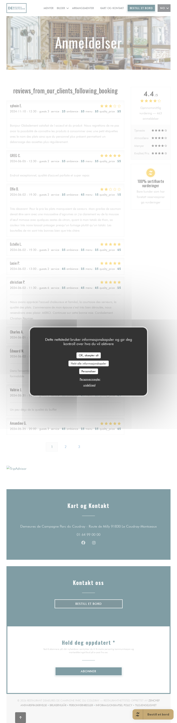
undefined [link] (89, 385)
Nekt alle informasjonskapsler (88, 363)
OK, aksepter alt (88, 355)
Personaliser (88, 371)
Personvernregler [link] (90, 379)
